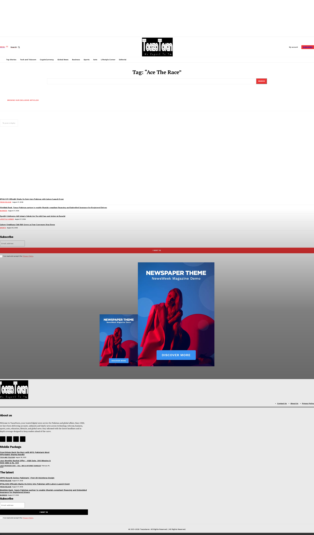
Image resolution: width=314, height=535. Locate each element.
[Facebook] (2, 439)
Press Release (5, 481)
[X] (16, 439)
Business (3, 495)
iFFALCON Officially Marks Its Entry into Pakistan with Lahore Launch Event (35, 484)
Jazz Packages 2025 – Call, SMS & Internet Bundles (20, 466)
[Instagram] (9, 439)
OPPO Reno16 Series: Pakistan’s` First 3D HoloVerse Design (27, 478)
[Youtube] (22, 439)
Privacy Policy (28, 518)
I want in (43, 512)
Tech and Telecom (7, 457)
